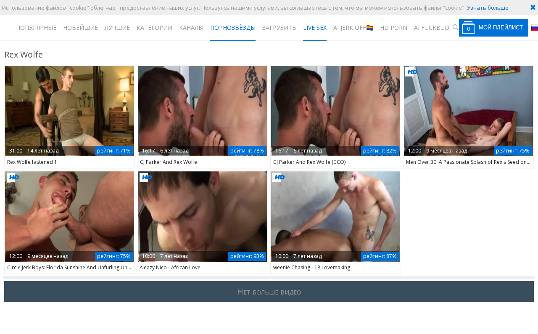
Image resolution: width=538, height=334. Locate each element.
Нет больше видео (269, 291)
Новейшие (80, 28)
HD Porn (393, 28)
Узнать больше (488, 7)
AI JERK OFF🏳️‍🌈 (353, 28)
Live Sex (315, 28)
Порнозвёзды (233, 28)
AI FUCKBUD (431, 28)
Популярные (36, 28)
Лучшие (117, 28)
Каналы (191, 28)
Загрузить (279, 28)
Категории (154, 28)
